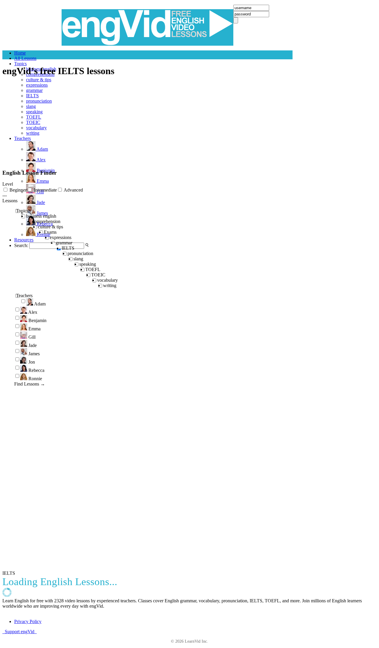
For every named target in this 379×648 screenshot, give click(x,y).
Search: (21, 245)
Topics (20, 63)
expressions (37, 84)
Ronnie (43, 234)
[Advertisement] (46, 125)
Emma (42, 181)
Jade (40, 202)
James (42, 213)
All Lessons (25, 58)
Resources (23, 239)
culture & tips (38, 79)
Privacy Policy (27, 621)
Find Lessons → (29, 383)
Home (20, 52)
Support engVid (19, 631)
